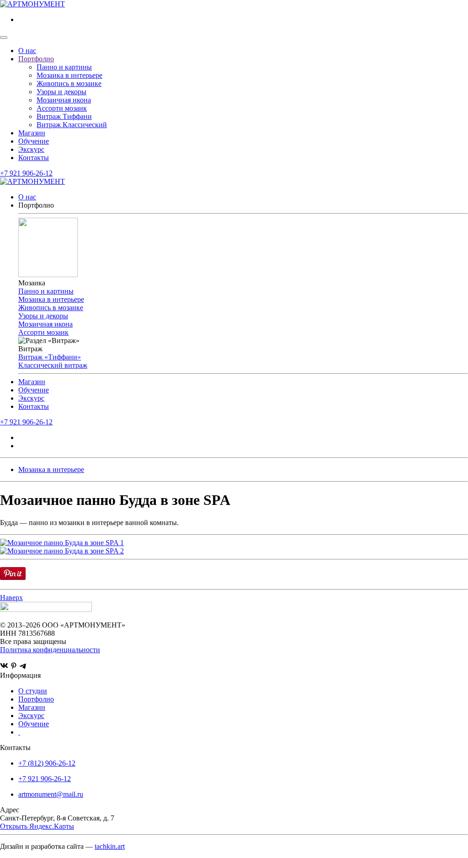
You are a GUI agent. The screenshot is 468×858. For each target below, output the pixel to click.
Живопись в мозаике (69, 83)
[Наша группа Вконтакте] (4, 667)
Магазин (31, 133)
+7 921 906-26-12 (26, 173)
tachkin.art (110, 846)
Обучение (33, 141)
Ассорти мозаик (62, 108)
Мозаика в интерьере (69, 75)
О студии (32, 691)
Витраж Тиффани (64, 116)
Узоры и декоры (61, 92)
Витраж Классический (72, 125)
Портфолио (36, 59)
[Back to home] (32, 4)
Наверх (11, 597)
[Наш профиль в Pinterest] (13, 667)
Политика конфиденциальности (50, 650)
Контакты (33, 157)
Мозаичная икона (64, 100)
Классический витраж (52, 365)
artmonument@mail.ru (50, 794)
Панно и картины (64, 67)
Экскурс (31, 149)
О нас (27, 50)
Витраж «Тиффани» (49, 357)
